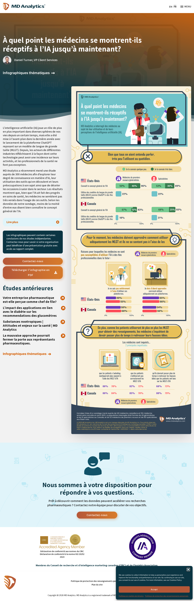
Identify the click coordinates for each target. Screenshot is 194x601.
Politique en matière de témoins (131, 596)
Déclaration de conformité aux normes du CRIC (62, 551)
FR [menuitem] (175, 6)
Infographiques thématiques (26, 73)
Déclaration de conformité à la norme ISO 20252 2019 (62, 555)
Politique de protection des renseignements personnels (166, 596)
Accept (154, 589)
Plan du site (97, 584)
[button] (188, 569)
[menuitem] (170, 6)
